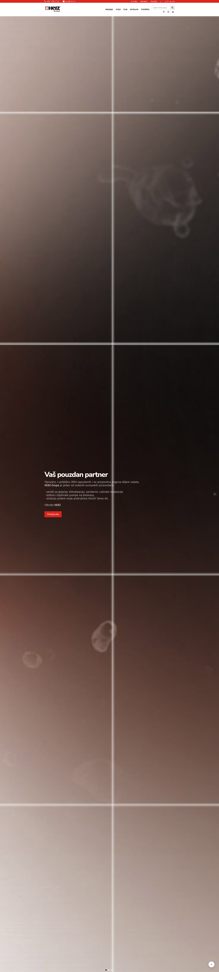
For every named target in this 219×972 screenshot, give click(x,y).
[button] (215, 494)
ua (171, 1)
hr (168, 1)
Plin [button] (125, 9)
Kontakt (154, 1)
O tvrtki (134, 1)
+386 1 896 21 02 (52, 1)
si (166, 1)
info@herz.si (70, 1)
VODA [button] (118, 9)
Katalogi (134, 9)
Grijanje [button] (109, 9)
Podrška (145, 9)
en (174, 1)
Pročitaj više (53, 514)
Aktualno (143, 1)
